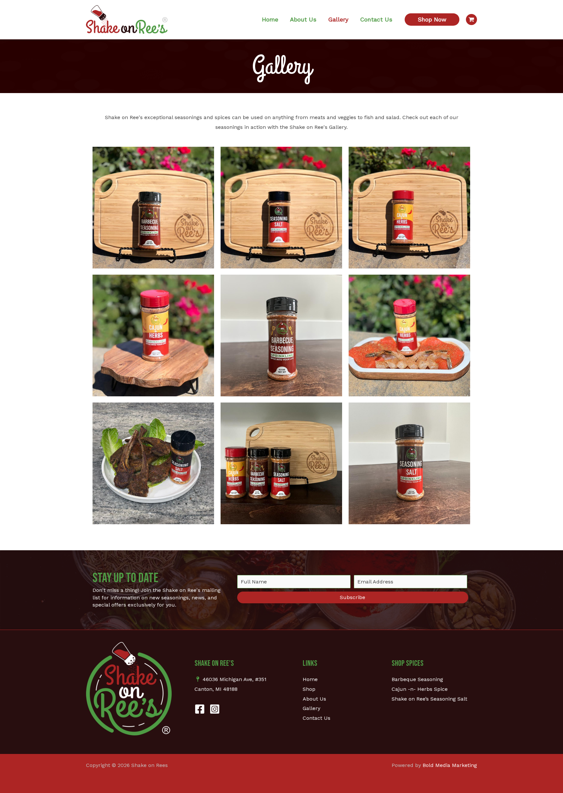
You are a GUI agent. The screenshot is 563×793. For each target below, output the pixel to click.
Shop (309, 689)
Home (310, 679)
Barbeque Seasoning (417, 679)
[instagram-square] (216, 709)
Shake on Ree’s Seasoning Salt (429, 699)
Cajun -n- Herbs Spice (420, 689)
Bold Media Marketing (450, 765)
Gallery (311, 708)
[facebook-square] (201, 709)
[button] (432, 19)
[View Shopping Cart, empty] (471, 19)
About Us (314, 699)
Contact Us (316, 718)
